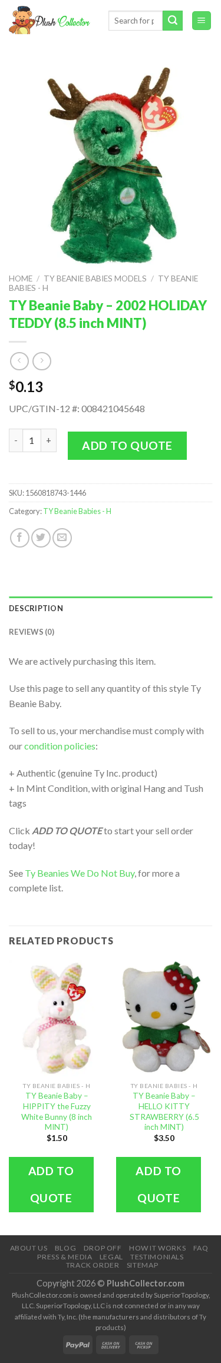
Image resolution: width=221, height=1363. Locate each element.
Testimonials (156, 1256)
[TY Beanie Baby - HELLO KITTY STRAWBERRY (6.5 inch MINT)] (164, 1018)
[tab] (110, 608)
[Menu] (202, 21)
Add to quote (127, 445)
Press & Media (64, 1256)
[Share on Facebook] (19, 538)
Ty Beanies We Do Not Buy (79, 872)
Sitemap (142, 1265)
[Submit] (173, 21)
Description (36, 608)
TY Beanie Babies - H (77, 511)
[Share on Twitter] (41, 538)
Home (20, 278)
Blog (65, 1247)
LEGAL (111, 1256)
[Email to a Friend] (62, 538)
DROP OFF (103, 1247)
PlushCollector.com (145, 1283)
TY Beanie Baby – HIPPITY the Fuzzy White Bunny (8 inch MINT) (56, 1111)
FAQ (201, 1247)
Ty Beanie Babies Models (95, 278)
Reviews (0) (31, 631)
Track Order (93, 1265)
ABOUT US (29, 1247)
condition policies (59, 745)
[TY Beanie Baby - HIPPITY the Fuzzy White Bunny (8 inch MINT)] (57, 1018)
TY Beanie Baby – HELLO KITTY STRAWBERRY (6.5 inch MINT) (164, 1111)
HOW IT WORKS (157, 1247)
